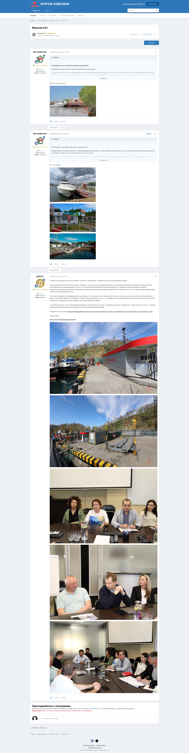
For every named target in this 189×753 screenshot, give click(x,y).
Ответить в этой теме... (51, 718)
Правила (80, 15)
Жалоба (63, 121)
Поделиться (135, 34)
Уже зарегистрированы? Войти (133, 4)
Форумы (33, 15)
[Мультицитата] (51, 121)
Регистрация (153, 4)
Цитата (56, 121)
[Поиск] (157, 10)
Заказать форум (103, 750)
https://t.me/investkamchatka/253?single (63, 319)
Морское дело (54, 35)
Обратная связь (88, 745)
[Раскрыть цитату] (52, 57)
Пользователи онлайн (67, 15)
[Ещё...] (155, 52)
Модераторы (53, 15)
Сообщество (36, 10)
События (42, 15)
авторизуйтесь (95, 708)
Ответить (151, 43)
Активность (47, 10)
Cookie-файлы (101, 745)
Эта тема (149, 10)
